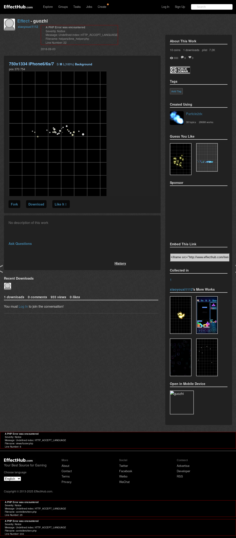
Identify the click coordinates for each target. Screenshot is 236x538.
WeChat (124, 482)
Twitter (123, 465)
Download (36, 204)
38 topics (191, 122)
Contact (67, 471)
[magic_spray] (181, 315)
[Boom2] (181, 159)
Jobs (89, 7)
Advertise (183, 465)
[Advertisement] (193, 212)
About (65, 465)
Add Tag (176, 91)
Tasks (77, 7)
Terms (66, 476)
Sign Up (180, 7)
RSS (180, 476)
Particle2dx (194, 113)
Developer (183, 471)
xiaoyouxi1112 (28, 26)
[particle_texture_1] (207, 357)
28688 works (206, 122)
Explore (48, 7)
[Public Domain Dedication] (180, 72)
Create (102, 7)
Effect (23, 21)
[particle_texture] (207, 157)
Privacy (67, 482)
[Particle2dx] (177, 118)
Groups (63, 7)
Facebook (125, 471)
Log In (165, 7)
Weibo (123, 476)
